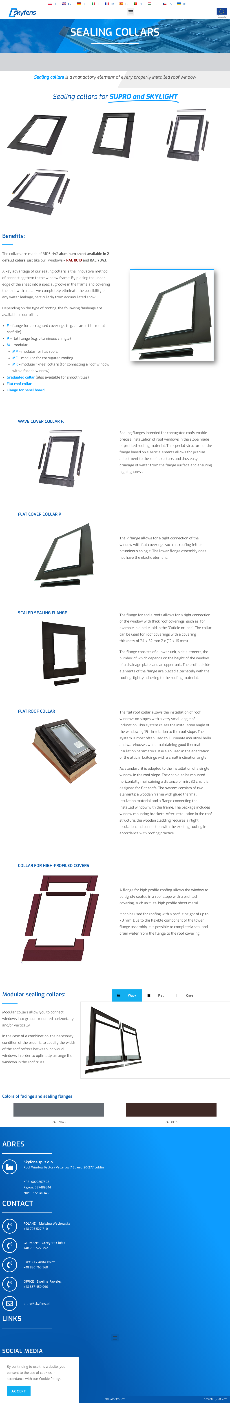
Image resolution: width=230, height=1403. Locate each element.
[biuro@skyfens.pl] (9, 1303)
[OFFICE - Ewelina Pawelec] (9, 1284)
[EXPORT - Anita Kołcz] (9, 1264)
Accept (18, 1391)
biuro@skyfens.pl (37, 1303)
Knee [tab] (189, 995)
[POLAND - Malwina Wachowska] (9, 1226)
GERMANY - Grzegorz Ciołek (44, 1243)
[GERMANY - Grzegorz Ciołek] (9, 1245)
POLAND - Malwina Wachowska (47, 1223)
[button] (130, 12)
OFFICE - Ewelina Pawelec (43, 1281)
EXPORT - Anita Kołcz (39, 1262)
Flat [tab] (161, 995)
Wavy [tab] (132, 995)
